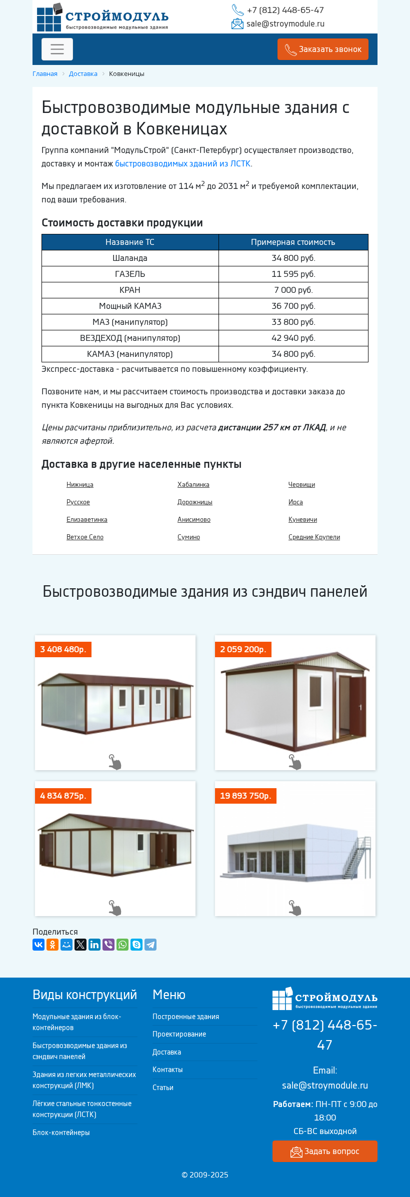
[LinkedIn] (94, 945)
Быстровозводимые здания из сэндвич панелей (79, 1051)
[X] (80, 945)
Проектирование (179, 1034)
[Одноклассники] (52, 945)
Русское (78, 502)
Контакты (167, 1069)
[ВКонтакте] (38, 945)
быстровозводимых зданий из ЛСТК (182, 163)
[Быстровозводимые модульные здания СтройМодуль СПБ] (102, 15)
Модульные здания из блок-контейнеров (77, 1022)
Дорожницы (195, 502)
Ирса (295, 502)
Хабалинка (194, 484)
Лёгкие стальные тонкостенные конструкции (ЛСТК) (82, 1109)
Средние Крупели (314, 537)
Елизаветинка (87, 519)
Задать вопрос (331, 1151)
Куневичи (302, 519)
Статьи (163, 1087)
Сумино (189, 537)
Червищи (301, 484)
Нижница (80, 484)
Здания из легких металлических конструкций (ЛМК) (84, 1080)
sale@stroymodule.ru (285, 23)
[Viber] (108, 945)
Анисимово (194, 519)
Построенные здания (185, 1016)
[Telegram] (150, 945)
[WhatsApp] (122, 945)
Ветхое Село (85, 537)
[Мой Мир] (66, 945)
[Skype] (136, 945)
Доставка (166, 1052)
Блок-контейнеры (61, 1132)
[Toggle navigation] (57, 49)
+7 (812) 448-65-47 (285, 9)
